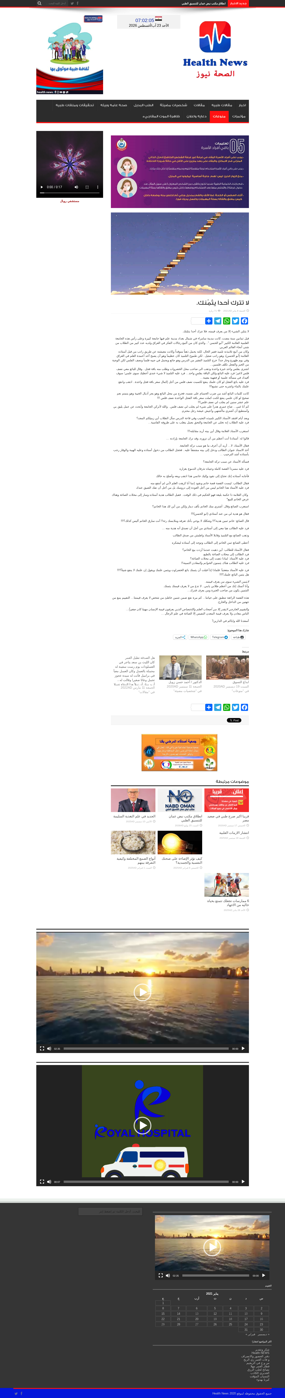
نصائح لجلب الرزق (258, 1369)
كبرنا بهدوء (262, 1379)
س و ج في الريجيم (257, 1363)
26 (215, 1324)
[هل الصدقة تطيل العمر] (131, 676)
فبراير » (250, 1334)
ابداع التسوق (241, 682)
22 (163, 1319)
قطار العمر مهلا (259, 1366)
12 (215, 1313)
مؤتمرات (239, 116)
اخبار (242, 105)
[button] (142, 992)
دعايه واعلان (196, 116)
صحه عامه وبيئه (113, 105)
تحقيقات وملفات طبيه (75, 105)
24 (246, 1324)
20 (196, 1319)
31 (246, 1329)
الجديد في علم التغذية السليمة (134, 816)
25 (230, 1324)
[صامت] (49, 1048)
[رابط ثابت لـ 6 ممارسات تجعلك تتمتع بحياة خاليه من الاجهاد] (226, 895)
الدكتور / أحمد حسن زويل (185, 682)
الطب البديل (143, 105)
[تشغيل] (243, 1048)
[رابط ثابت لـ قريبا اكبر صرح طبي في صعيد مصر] (226, 811)
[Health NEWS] (215, 74)
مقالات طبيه (222, 105)
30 (261, 1329)
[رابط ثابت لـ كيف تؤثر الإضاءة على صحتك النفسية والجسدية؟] (180, 853)
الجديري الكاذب (259, 1373)
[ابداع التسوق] (227, 667)
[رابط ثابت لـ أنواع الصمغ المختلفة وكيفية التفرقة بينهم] (133, 853)
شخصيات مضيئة (173, 105)
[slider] (146, 1048)
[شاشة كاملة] (42, 1048)
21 (178, 1319)
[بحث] (39, 3)
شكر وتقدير (262, 1349)
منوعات (219, 116)
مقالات (199, 105)
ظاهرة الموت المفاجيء (161, 116)
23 (261, 1324)
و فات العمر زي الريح (256, 1359)
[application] (142, 992)
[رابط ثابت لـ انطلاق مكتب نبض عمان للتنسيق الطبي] (180, 811)
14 (178, 1313)
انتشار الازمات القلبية (234, 833)
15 (163, 1313)
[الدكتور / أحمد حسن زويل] (180, 667)
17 (246, 1319)
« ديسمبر (263, 1334)
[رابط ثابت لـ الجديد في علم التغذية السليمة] (133, 811)
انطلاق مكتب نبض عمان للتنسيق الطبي (204, 3)
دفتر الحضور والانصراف (255, 1356)
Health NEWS (260, 1353)
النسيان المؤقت (259, 1376)
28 (178, 1324)
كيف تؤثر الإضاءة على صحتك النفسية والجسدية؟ (182, 860)
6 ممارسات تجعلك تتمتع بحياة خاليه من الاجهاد (228, 903)
